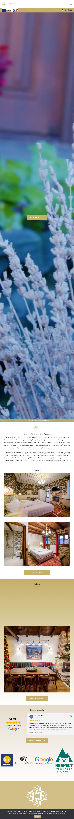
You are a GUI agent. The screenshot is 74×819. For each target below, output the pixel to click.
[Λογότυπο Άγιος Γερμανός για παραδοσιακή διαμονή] (8, 3)
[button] (71, 4)
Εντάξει (37, 816)
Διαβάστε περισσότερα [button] (35, 732)
